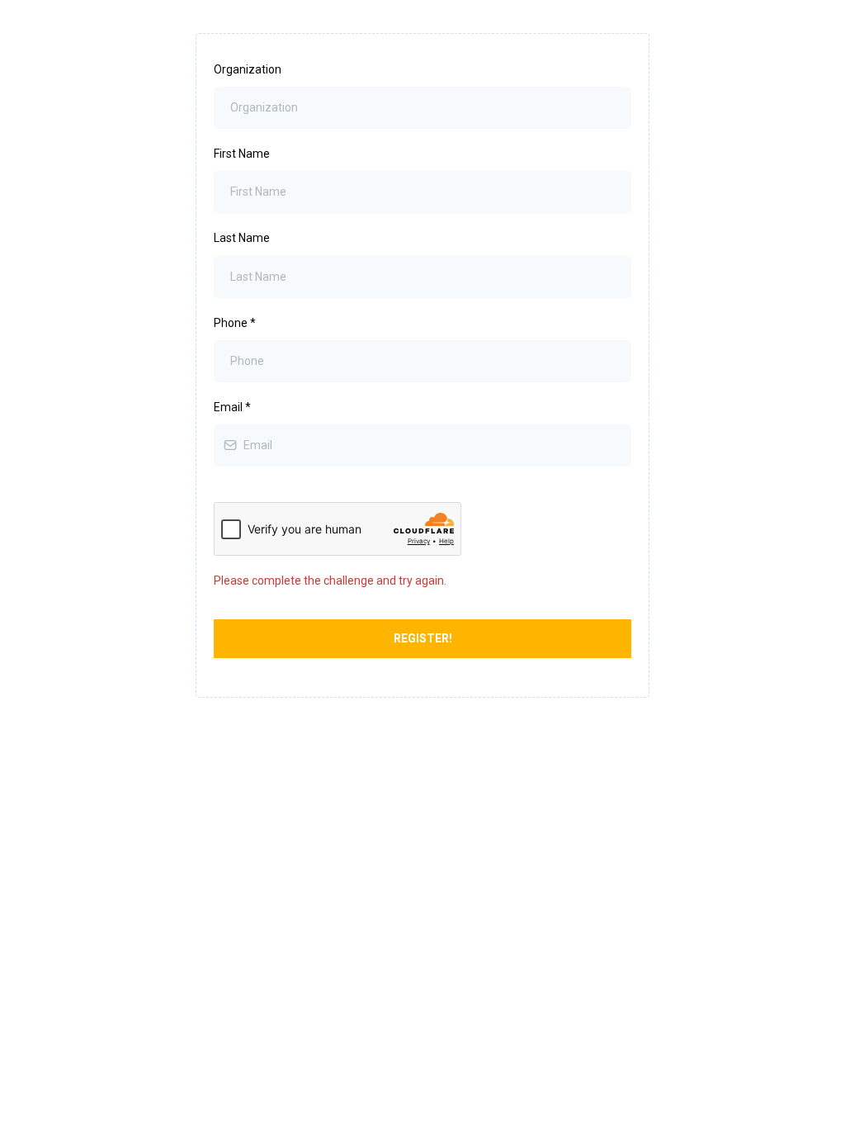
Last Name (242, 237)
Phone (235, 322)
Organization (247, 69)
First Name (242, 153)
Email (232, 407)
